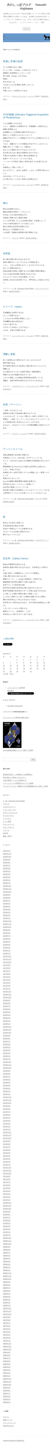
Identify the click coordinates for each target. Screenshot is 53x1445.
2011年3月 (6, 1194)
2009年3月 (6, 1264)
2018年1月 (6, 953)
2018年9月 (6, 930)
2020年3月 (6, 877)
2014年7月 (6, 1077)
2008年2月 (6, 1302)
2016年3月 (6, 1018)
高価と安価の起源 (13, 61)
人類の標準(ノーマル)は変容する (14, 780)
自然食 (6, 253)
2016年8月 (6, 1003)
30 (24, 671)
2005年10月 (7, 1385)
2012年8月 (6, 1144)
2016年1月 (6, 1024)
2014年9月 (6, 1071)
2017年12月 (7, 956)
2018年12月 (7, 921)
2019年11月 (7, 889)
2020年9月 (6, 859)
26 (44, 668)
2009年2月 (6, 1267)
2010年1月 (6, 1235)
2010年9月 (6, 1212)
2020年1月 (6, 883)
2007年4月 (6, 1332)
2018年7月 (6, 936)
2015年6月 (6, 1044)
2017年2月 (6, 986)
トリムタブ (30, 185)
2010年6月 (6, 1220)
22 (17, 668)
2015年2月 (6, 1056)
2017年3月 (6, 983)
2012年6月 (6, 1150)
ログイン (6, 1417)
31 (31, 671)
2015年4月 (6, 1050)
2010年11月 (7, 1206)
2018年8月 (6, 933)
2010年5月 (6, 1223)
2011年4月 (6, 1191)
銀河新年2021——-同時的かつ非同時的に (18, 774)
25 (37, 668)
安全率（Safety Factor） (16, 558)
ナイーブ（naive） (13, 306)
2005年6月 (6, 1396)
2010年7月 (6, 1217)
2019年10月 (7, 892)
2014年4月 (6, 1085)
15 (17, 665)
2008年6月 (6, 1291)
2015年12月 (7, 1027)
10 (31, 662)
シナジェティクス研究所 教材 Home (16, 717)
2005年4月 (6, 1402)
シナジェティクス (18, 185)
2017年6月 (6, 974)
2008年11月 (7, 1276)
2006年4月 (6, 1367)
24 (31, 668)
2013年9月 (6, 1106)
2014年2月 (6, 1091)
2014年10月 (7, 1068)
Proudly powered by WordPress (13, 1440)
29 (17, 671)
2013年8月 (6, 1109)
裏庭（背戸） (8, 836)
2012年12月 (7, 1132)
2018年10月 (7, 927)
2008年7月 (6, 1288)
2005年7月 (6, 1393)
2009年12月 (7, 1238)
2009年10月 (7, 1244)
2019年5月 (6, 906)
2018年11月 (7, 924)
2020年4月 (6, 874)
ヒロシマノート (8, 824)
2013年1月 (6, 1129)
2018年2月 (6, 950)
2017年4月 (6, 980)
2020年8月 (6, 862)
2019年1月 (6, 918)
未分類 (5, 833)
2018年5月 (6, 942)
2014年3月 (6, 1088)
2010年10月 (7, 1209)
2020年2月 (6, 880)
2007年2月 (6, 1338)
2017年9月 (6, 965)
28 (10, 671)
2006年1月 (6, 1376)
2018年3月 (6, 948)
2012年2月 (6, 1162)
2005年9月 (6, 1388)
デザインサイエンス (19, 96)
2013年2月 (6, 1126)
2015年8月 (6, 1038)
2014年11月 (7, 1065)
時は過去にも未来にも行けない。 (15, 777)
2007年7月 (6, 1323)
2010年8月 (6, 1214)
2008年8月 (6, 1285)
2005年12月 (7, 1379)
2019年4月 (6, 909)
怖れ (5, 203)
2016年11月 (7, 994)
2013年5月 (6, 1118)
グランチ (15, 238)
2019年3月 (6, 912)
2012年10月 (7, 1138)
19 (44, 665)
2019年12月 (7, 886)
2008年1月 (6, 1305)
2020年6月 (6, 868)
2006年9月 (6, 1352)
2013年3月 (6, 1124)
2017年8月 (6, 968)
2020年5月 (6, 871)
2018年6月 (6, 939)
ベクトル (30, 96)
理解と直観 (9, 354)
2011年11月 (7, 1170)
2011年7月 (6, 1182)
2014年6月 (6, 1080)
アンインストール (13, 449)
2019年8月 (6, 898)
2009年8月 (6, 1250)
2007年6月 (6, 1326)
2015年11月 (7, 1030)
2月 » (12, 674)
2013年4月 (6, 1121)
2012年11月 (7, 1135)
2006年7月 (6, 1358)
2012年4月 (6, 1156)
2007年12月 (7, 1308)
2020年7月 (6, 865)
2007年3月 (6, 1335)
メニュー (26, 28)
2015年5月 (6, 1047)
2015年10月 (7, 1033)
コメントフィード (9, 1423)
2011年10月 (7, 1173)
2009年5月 (6, 1258)
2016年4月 (6, 1015)
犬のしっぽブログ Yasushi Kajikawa (26, 6)
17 (31, 665)
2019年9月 (6, 895)
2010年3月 (6, 1229)
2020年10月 (7, 857)
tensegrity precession (15, 706)
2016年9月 (6, 1000)
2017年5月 (6, 977)
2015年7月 (6, 1041)
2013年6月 (6, 1115)
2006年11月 (7, 1346)
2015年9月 (6, 1036)
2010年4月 (6, 1226)
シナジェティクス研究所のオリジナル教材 (18, 783)
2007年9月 (6, 1317)
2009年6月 (6, 1256)
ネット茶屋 (7, 821)
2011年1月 (6, 1200)
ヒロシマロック (8, 827)
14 (10, 665)
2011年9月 (6, 1176)
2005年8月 (6, 1390)
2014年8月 (6, 1074)
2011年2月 (6, 1197)
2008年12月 (7, 1273)
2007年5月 (6, 1329)
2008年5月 (6, 1294)
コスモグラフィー (18, 386)
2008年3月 (6, 1300)
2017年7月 (6, 971)
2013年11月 (7, 1100)
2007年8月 (6, 1320)
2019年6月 (6, 904)
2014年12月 (7, 1062)
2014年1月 (6, 1094)
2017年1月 (6, 989)
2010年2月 (6, 1232)
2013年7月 (6, 1112)
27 (4, 671)
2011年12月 (7, 1168)
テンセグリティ (8, 815)
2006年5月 (6, 1364)
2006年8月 (6, 1355)
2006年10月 (7, 1349)
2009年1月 (6, 1270)
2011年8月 (6, 1179)
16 (24, 665)
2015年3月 (6, 1053)
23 (24, 668)
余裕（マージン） (13, 404)
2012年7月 (6, 1147)
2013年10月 (7, 1103)
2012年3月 (6, 1159)
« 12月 (5, 674)
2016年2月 (6, 1021)
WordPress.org (8, 1426)
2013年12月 (7, 1097)
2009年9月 (6, 1247)
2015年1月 (6, 1059)
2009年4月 (6, 1261)
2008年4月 (6, 1297)
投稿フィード (8, 1420)
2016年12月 (7, 992)
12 (44, 662)
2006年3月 (6, 1370)
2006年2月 (6, 1373)
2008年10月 (7, 1279)
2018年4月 (6, 945)
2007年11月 (7, 1311)
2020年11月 (7, 854)
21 (10, 668)
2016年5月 (6, 1012)
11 (37, 662)
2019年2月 (6, 915)
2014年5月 (6, 1082)
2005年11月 (7, 1382)
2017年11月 (7, 959)
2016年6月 (6, 1009)
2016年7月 (6, 1006)
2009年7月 (6, 1253)
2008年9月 (6, 1282)
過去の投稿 (8, 638)
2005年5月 (6, 1399)
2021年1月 (6, 851)
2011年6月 (6, 1185)
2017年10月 (7, 962)
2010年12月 (7, 1203)
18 (37, 665)
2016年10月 (7, 997)
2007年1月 (6, 1341)
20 (4, 668)
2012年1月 (6, 1165)
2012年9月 (6, 1141)
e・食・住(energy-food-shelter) (23, 288)
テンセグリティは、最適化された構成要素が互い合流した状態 (25, 786)
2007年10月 (7, 1314)
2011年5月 (6, 1188)
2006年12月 (7, 1344)
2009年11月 (7, 1241)
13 (4, 665)
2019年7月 (6, 901)
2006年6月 (6, 1361)
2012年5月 (6, 1153)
